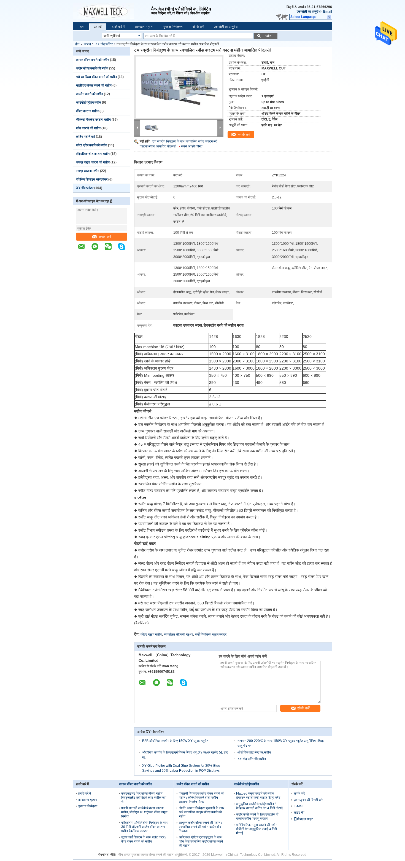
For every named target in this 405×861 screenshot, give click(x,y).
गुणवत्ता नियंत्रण (172, 27)
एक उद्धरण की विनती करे (308, 800)
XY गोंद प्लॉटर (104, 44)
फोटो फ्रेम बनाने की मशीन (91, 145)
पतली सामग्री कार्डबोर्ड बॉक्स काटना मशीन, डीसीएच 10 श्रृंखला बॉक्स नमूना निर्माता (144, 812)
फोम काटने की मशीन (88, 128)
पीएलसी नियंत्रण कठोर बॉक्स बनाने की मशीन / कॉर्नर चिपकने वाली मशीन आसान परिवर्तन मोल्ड (201, 798)
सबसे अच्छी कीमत (191, 146)
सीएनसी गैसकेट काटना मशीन (93, 120)
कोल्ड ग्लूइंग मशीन (151, 634)
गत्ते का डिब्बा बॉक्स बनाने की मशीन (96, 77)
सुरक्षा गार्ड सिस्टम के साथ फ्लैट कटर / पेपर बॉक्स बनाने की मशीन (143, 839)
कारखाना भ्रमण (144, 27)
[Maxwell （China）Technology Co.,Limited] (112, 11)
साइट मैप (299, 812)
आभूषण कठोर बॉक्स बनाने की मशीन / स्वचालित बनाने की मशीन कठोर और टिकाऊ (200, 827)
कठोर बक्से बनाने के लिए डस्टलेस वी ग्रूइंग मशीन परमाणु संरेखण (257, 816)
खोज (268, 36)
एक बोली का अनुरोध (308, 12)
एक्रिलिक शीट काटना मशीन (93, 154)
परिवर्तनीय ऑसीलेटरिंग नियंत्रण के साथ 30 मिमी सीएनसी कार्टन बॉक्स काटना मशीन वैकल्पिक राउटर (144, 827)
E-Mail (298, 806)
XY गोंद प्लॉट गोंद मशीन (251, 759)
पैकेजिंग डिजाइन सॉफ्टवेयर (91, 179)
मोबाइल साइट (305, 819)
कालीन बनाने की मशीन (89, 94)
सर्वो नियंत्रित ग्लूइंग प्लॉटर (210, 634)
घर (81, 27)
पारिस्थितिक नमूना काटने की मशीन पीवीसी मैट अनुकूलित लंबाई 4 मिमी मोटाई (256, 829)
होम (77, 44)
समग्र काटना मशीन (87, 171)
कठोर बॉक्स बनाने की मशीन (92, 68)
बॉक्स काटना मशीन (87, 111)
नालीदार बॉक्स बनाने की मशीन (94, 85)
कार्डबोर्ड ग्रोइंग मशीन (88, 102)
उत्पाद (87, 44)
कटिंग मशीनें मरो (85, 137)
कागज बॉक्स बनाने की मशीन (92, 60)
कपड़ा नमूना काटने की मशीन (93, 162)
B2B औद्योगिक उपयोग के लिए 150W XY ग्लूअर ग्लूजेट (175, 741)
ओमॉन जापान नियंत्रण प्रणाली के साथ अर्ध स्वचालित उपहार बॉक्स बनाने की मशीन (201, 812)
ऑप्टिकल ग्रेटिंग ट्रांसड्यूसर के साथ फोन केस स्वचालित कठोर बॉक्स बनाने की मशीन (201, 841)
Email (327, 12)
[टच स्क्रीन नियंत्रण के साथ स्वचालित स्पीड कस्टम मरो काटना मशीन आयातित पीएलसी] (179, 87)
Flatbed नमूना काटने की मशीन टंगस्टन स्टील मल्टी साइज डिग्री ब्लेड (258, 796)
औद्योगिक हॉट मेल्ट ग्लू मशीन (254, 752)
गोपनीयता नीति (107, 855)
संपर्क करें (198, 27)
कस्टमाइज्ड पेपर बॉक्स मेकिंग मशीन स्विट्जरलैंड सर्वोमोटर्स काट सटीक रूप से (143, 798)
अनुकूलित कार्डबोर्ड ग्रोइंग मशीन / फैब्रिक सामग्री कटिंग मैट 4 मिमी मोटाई (259, 806)
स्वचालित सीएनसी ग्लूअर (178, 634)
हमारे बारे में (118, 27)
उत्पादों (98, 27)
